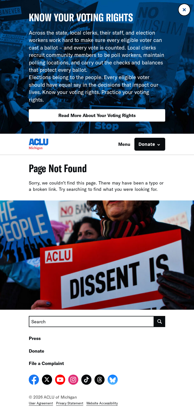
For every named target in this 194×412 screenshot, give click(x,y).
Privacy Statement (69, 403)
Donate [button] (146, 144)
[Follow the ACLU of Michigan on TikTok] (86, 380)
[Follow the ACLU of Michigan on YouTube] (60, 380)
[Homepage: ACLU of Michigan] (46, 144)
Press (35, 338)
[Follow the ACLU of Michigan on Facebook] (34, 380)
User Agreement (41, 403)
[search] (159, 321)
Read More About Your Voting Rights (96, 115)
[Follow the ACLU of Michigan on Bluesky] (113, 380)
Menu (124, 144)
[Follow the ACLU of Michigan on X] (47, 380)
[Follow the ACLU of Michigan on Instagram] (73, 380)
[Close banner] (184, 10)
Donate (36, 351)
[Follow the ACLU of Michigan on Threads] (99, 380)
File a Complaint (46, 363)
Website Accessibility (102, 403)
